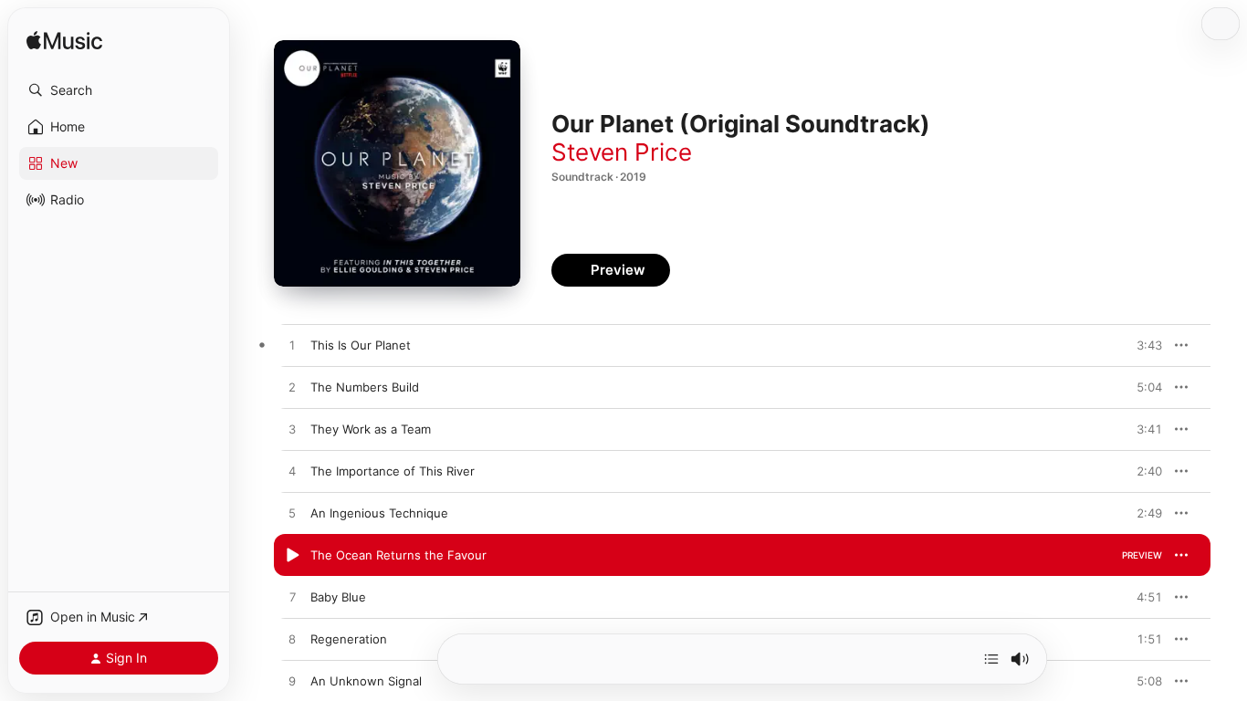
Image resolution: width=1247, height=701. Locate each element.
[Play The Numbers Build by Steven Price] (292, 388)
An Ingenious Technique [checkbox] (379, 513)
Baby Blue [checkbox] (338, 597)
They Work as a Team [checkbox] (370, 429)
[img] (64, 41)
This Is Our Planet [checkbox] (360, 345)
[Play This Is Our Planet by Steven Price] (292, 346)
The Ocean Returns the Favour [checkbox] (398, 555)
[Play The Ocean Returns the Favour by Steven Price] (292, 556)
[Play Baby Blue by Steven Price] (292, 598)
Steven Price (621, 152)
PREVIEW (1142, 345)
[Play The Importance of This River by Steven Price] (292, 472)
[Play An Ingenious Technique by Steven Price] (292, 514)
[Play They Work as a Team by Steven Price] (292, 430)
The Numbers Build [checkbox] (364, 387)
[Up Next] (991, 659)
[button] (118, 90)
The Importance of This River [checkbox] (392, 471)
